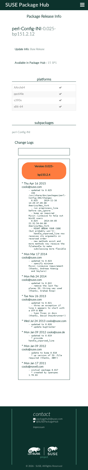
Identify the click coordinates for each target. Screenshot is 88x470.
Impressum (38, 427)
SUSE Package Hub (27, 5)
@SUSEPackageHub (46, 422)
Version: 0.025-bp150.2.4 (44, 170)
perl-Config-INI (26, 29)
